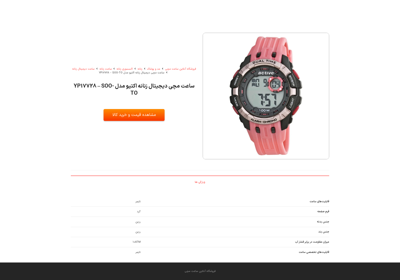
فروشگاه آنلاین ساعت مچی (180, 69)
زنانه (140, 69)
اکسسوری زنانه (124, 69)
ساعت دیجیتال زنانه (83, 69)
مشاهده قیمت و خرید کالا (134, 115)
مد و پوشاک (153, 69)
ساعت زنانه (105, 69)
